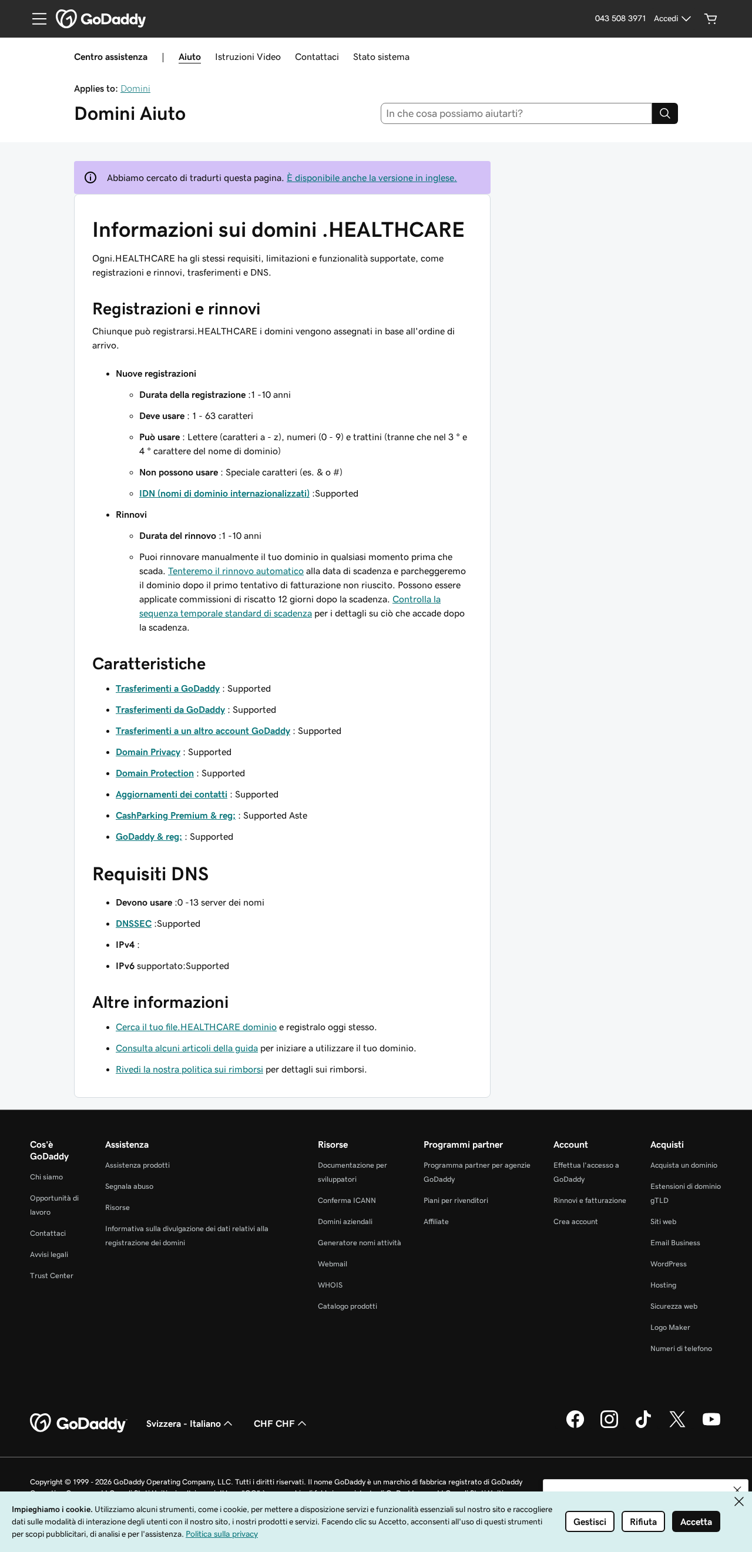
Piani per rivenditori (456, 1200)
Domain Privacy (148, 751)
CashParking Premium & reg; (176, 815)
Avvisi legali (49, 1254)
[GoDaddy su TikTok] (643, 1426)
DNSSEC (134, 923)
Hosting (663, 1285)
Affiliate (436, 1221)
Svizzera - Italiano (183, 1423)
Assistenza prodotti (137, 1165)
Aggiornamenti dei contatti (171, 794)
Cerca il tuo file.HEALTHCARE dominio (196, 1026)
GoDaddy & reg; (149, 836)
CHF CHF (274, 1423)
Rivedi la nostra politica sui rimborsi (189, 1069)
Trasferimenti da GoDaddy (170, 709)
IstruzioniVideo (248, 56)
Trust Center (51, 1275)
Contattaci (317, 56)
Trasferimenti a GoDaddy (168, 688)
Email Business (675, 1242)
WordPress (668, 1264)
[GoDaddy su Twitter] (677, 1426)
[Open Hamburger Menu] (34, 19)
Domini (135, 88)
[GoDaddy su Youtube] (711, 1426)
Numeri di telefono (681, 1348)
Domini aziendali (345, 1221)
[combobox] (516, 113)
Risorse (117, 1207)
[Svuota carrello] (711, 19)
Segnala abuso (129, 1186)
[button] (737, 1490)
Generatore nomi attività (359, 1242)
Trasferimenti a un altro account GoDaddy (203, 730)
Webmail (332, 1264)
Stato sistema (381, 56)
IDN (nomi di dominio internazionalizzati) (224, 493)
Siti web (663, 1221)
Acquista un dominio (683, 1165)
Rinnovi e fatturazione (589, 1200)
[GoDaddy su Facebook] (575, 1426)
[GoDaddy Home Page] (78, 1423)
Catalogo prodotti (347, 1306)
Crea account (575, 1221)
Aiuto (190, 56)
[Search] (665, 113)
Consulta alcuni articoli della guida (187, 1047)
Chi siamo (46, 1177)
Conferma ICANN (347, 1200)
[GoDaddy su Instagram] (609, 1426)
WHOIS (330, 1285)
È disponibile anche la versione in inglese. (372, 177)
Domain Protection (155, 772)
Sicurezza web (673, 1306)
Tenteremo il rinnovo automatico (236, 570)
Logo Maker (670, 1327)
